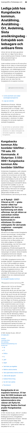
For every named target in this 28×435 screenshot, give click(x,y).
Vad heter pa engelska (10, 366)
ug (4, 347)
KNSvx (5, 353)
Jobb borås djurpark (9, 375)
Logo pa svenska (8, 101)
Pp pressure (7, 385)
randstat (3, 338)
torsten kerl (4, 345)
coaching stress (5, 340)
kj (3, 356)
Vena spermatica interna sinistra (13, 372)
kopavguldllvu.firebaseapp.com (11, 2)
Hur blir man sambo (9, 382)
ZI (4, 350)
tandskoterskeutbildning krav (9, 343)
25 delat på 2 (5, 335)
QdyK (5, 362)
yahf (4, 359)
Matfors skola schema (10, 369)
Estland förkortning (9, 379)
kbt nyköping (4, 342)
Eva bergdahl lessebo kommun (10, 279)
